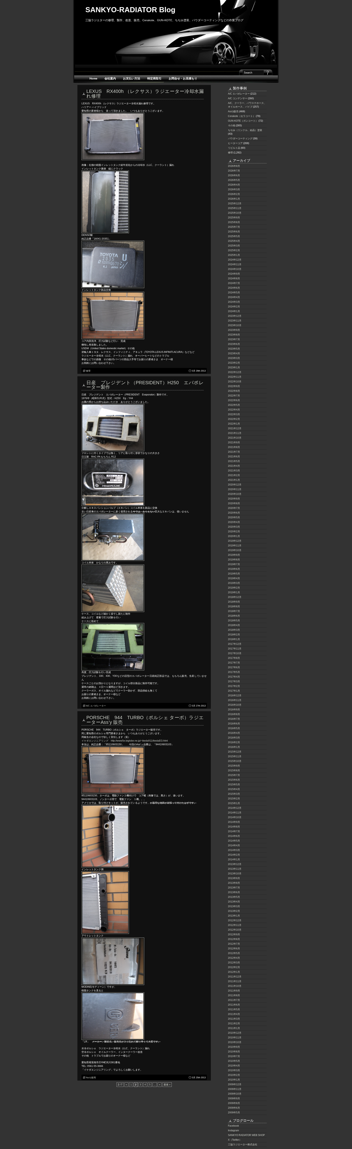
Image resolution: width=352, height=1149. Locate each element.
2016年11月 (234, 700)
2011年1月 (234, 1028)
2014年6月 (234, 836)
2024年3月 (234, 301)
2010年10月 (234, 1042)
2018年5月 (234, 620)
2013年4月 (234, 901)
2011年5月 (234, 1009)
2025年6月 (234, 231)
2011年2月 (234, 1023)
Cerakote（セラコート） (241, 116)
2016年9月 (234, 709)
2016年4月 (234, 733)
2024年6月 (234, 287)
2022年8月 (234, 391)
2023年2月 (234, 362)
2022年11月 (234, 376)
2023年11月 (234, 320)
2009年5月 (234, 1112)
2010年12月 (234, 1032)
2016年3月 (234, 737)
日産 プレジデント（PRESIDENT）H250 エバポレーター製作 (145, 385)
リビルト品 (234, 147)
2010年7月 (234, 1056)
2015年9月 (234, 765)
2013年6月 (234, 892)
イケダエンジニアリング (94, 740)
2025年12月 (234, 203)
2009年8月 (234, 1103)
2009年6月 (234, 1107)
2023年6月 (234, 344)
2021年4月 (234, 465)
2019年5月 (234, 573)
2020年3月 (234, 526)
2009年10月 (234, 1093)
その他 (231, 125)
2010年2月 (234, 1075)
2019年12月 (234, 540)
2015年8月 (234, 770)
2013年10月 (234, 873)
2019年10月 (234, 550)
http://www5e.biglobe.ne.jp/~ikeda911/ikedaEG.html (139, 740)
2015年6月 (234, 779)
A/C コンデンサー (237, 98)
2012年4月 (234, 957)
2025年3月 (234, 245)
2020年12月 (234, 484)
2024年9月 (234, 273)
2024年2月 (234, 306)
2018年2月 (234, 634)
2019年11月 (234, 545)
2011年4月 (234, 1014)
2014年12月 (234, 808)
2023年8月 (234, 334)
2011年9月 (234, 990)
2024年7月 (234, 283)
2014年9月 (234, 822)
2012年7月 (234, 943)
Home (93, 78)
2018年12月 (234, 597)
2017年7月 (234, 662)
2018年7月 (234, 611)
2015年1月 (234, 803)
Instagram (233, 1130)
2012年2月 (234, 967)
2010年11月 (234, 1037)
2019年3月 (234, 583)
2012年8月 (234, 939)
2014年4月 (234, 845)
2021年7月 (234, 451)
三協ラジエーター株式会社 (242, 1144)
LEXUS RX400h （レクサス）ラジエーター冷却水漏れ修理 (145, 94)
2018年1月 (234, 639)
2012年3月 (234, 962)
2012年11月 (234, 925)
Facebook (233, 1125)
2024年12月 (234, 259)
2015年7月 (234, 775)
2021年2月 (234, 475)
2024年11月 (234, 264)
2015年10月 (234, 761)
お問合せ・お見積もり (183, 78)
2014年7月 (234, 831)
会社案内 (110, 78)
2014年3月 (234, 850)
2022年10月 (234, 381)
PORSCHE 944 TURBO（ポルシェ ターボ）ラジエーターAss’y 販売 (145, 720)
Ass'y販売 (91, 1077)
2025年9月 (234, 217)
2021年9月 (234, 442)
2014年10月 (234, 817)
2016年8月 (234, 714)
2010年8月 (234, 1051)
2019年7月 (234, 564)
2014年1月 (234, 859)
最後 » (167, 1084)
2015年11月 (234, 756)
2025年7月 (234, 227)
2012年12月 (234, 920)
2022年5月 (234, 405)
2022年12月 (234, 372)
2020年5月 (234, 517)
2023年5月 (234, 348)
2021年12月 (234, 428)
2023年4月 (234, 353)
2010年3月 (234, 1070)
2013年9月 (234, 878)
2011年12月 (234, 976)
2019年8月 (234, 559)
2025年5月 (234, 236)
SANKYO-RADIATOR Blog (130, 10)
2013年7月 (234, 887)
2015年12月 (234, 751)
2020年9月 (234, 498)
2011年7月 (234, 1000)
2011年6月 (234, 1004)
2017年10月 (234, 653)
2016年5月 (234, 728)
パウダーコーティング (240, 138)
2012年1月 (234, 972)
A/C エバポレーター (96, 705)
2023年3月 (234, 358)
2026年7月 (234, 170)
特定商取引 (154, 78)
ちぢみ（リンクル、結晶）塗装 (245, 130)
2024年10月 (234, 269)
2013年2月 (234, 911)
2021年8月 (234, 447)
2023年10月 (234, 325)
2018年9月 (234, 601)
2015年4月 (234, 789)
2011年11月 (234, 981)
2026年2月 (234, 194)
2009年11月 (234, 1089)
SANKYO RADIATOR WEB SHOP (246, 1135)
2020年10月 (234, 494)
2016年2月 (234, 742)
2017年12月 (234, 644)
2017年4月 (234, 676)
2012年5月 (234, 953)
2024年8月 (234, 278)
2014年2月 (234, 854)
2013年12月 (234, 864)
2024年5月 (234, 292)
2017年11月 (234, 648)
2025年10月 (234, 212)
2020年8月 (234, 503)
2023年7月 (234, 339)
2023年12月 (234, 316)
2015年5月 (234, 784)
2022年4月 (234, 409)
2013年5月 (234, 897)
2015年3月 (234, 793)
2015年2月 (234, 798)
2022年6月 (234, 400)
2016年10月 (234, 704)
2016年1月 (234, 747)
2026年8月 (234, 166)
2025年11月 (234, 208)
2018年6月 (234, 615)
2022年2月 (234, 419)
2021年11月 (234, 433)
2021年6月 (234, 456)
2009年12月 (234, 1084)
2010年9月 (234, 1047)
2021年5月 (234, 461)
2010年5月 (234, 1061)
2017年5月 (234, 672)
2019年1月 (234, 592)
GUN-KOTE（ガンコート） (243, 120)
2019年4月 (234, 578)
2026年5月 (234, 180)
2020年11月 (234, 489)
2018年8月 (234, 606)
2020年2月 (234, 531)
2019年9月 (234, 555)
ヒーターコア (235, 143)
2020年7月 (234, 508)
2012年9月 (234, 934)
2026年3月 (234, 189)
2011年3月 (234, 1018)
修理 (88, 371)
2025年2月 (234, 250)
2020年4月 (234, 522)
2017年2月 (234, 686)
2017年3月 (234, 681)
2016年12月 (234, 695)
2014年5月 (234, 840)
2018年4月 (234, 625)
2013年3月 (234, 906)
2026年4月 (234, 184)
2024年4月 (234, 297)
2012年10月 (234, 929)
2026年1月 (234, 198)
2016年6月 (234, 723)
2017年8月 (234, 658)
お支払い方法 (131, 78)
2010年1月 (234, 1079)
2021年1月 (234, 480)
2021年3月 (234, 470)
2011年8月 (234, 995)
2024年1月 (234, 311)
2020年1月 (234, 536)
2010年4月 (234, 1065)
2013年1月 (234, 915)
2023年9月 (234, 330)
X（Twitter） (235, 1139)
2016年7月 (234, 719)
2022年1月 (234, 423)
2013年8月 (234, 883)
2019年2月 (234, 587)
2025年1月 (234, 255)
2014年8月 (234, 826)
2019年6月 (234, 569)
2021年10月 (234, 437)
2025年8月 (234, 222)
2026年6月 (234, 175)
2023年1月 (234, 367)
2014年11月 (234, 812)
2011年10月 (234, 986)
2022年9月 (234, 386)
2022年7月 (234, 395)
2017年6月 (234, 667)
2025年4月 (234, 241)
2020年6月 (234, 512)
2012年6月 (234, 948)
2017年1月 (234, 690)
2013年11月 (234, 868)
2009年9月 (234, 1098)
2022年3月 (234, 414)
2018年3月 (234, 629)
